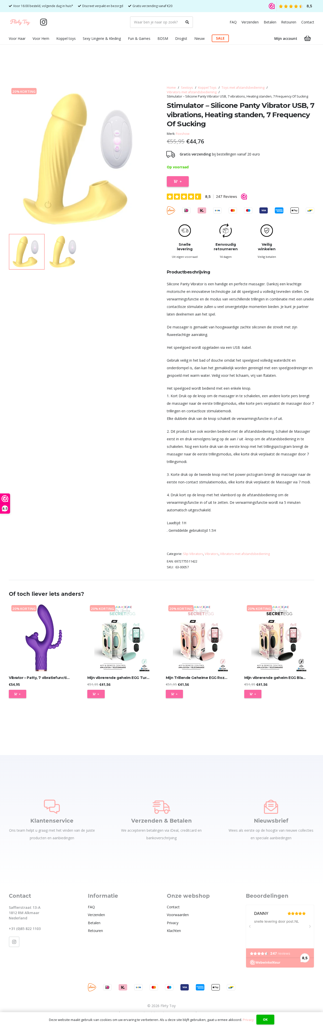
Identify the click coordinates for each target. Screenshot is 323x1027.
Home (171, 87)
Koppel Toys (207, 87)
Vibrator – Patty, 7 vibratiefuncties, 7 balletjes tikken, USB (61, 677)
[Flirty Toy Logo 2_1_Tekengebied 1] (20, 22)
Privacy (172, 922)
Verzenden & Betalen (161, 821)
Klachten (174, 930)
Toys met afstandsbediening (243, 87)
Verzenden (250, 22)
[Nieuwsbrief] (271, 807)
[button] (28, 38)
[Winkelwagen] (307, 38)
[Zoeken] (187, 22)
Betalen (270, 22)
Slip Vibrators (193, 554)
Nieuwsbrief (271, 821)
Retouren (288, 22)
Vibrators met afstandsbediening (192, 92)
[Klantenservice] (52, 807)
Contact (307, 22)
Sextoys (187, 87)
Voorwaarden (178, 914)
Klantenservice (51, 821)
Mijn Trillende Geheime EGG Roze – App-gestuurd (211, 677)
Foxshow (183, 134)
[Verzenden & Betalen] (161, 807)
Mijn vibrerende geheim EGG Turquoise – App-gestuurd (138, 677)
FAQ (233, 22)
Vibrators (212, 554)
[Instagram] (44, 22)
